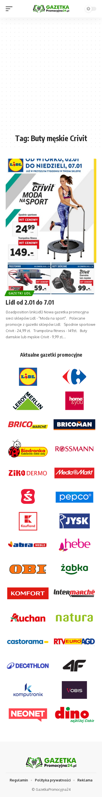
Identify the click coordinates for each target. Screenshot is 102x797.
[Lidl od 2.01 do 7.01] (51, 226)
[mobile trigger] (10, 9)
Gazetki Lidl (19, 293)
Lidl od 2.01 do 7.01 (30, 302)
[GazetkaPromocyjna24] (51, 9)
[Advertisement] (51, 78)
